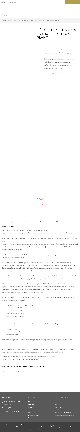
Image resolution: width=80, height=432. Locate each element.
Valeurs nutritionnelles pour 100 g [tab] (59, 222)
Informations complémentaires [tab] (38, 222)
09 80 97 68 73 (8, 408)
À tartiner (30, 20)
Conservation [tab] (23, 222)
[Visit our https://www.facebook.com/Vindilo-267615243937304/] (76, 6)
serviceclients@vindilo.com (12, 411)
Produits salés (22, 20)
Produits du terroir (12, 20)
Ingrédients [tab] (13, 222)
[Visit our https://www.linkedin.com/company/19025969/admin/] (79, 6)
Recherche (72, 2)
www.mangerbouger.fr (55, 429)
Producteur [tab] (5, 222)
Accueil (4, 20)
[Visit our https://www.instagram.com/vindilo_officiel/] (79, 10)
